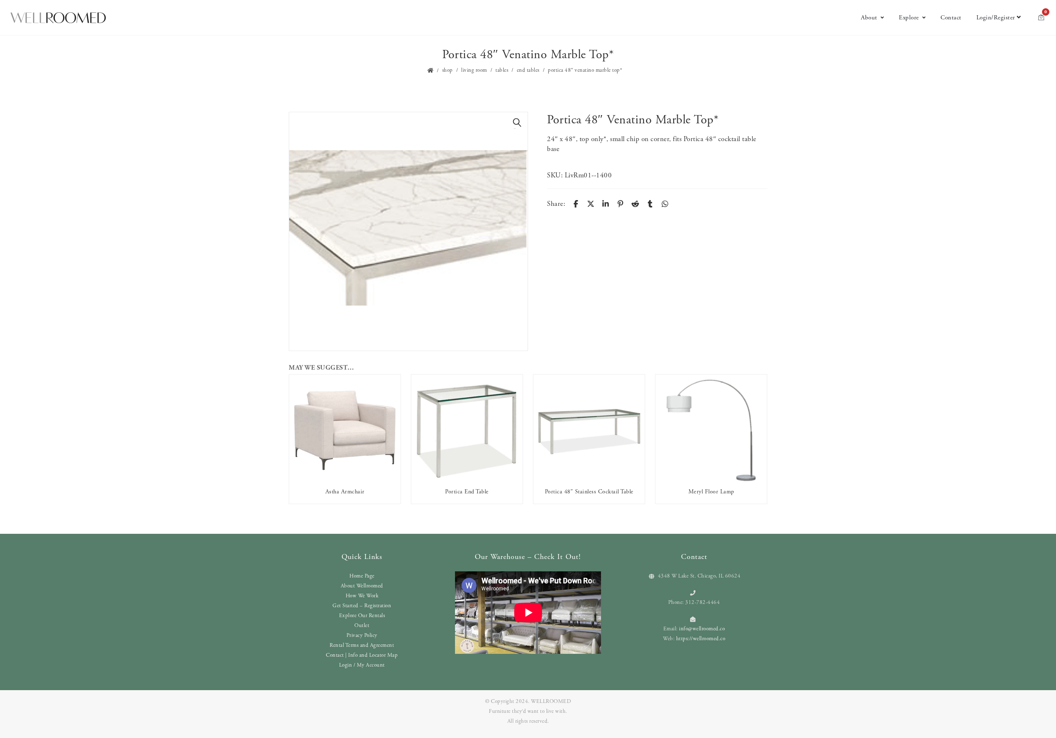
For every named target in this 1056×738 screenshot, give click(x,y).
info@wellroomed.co (702, 628)
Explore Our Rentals (362, 615)
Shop (447, 70)
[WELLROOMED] (58, 18)
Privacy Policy (361, 635)
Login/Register (995, 17)
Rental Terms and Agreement (362, 645)
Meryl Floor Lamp (711, 491)
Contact (951, 17)
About (869, 17)
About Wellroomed (362, 585)
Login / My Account (362, 665)
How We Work (362, 595)
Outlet (361, 625)
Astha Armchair (345, 491)
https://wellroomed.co (701, 638)
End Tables (528, 70)
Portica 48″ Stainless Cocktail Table (589, 491)
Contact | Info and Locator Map (362, 655)
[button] (517, 122)
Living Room (474, 70)
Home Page (362, 576)
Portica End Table (467, 491)
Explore (909, 17)
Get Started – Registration (361, 605)
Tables (501, 70)
